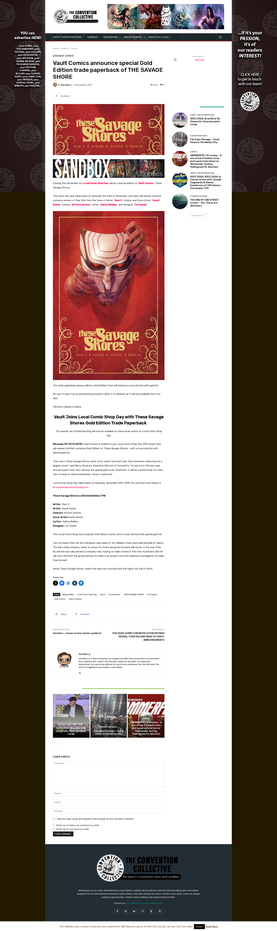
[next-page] (60, 743)
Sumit (156, 200)
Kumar (57, 204)
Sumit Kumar (114, 594)
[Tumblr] (151, 911)
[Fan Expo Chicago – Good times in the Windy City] (108, 716)
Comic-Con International (71, 724)
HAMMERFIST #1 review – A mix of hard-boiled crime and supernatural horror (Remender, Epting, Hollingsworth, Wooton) (146, 728)
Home (56, 48)
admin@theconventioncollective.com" (144, 903)
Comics (74, 48)
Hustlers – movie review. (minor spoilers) (77, 633)
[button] (220, 37)
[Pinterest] (143, 911)
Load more (197, 215)
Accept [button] (199, 926)
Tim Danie (140, 204)
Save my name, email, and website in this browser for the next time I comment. (95, 819)
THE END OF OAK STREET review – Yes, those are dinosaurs (204, 202)
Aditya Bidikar (108, 204)
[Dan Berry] (55, 85)
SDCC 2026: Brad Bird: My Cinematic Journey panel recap (71, 731)
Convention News (108, 727)
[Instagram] (126, 911)
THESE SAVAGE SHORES (134, 594)
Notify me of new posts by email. (72, 829)
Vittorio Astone (81, 204)
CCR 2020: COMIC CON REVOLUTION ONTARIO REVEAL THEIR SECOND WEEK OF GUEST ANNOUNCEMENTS (138, 636)
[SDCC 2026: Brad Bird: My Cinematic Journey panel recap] (71, 716)
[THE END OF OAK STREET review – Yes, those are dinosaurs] (180, 201)
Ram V (118, 200)
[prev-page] (55, 743)
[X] (80, 672)
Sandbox (65, 48)
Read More (212, 926)
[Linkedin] (134, 911)
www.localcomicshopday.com (72, 487)
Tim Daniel (152, 594)
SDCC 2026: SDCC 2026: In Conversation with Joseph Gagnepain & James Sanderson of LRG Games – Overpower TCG (206, 182)
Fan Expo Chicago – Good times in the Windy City (108, 732)
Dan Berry (66, 85)
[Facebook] (117, 911)
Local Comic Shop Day (96, 183)
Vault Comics (146, 183)
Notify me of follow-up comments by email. (77, 825)
